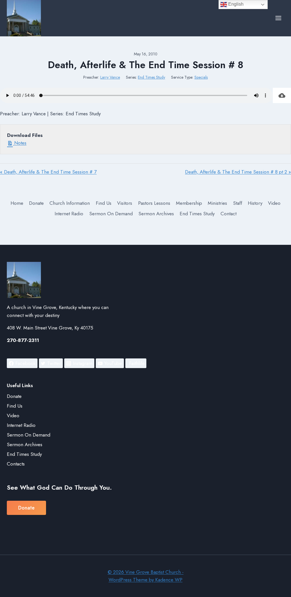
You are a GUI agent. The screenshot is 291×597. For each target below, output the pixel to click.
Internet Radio (69, 213)
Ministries (217, 203)
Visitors (124, 203)
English (235, 4)
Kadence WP (168, 579)
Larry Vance (110, 77)
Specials (201, 77)
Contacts (16, 463)
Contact (228, 213)
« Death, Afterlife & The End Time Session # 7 (48, 171)
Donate (36, 203)
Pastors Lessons (154, 203)
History (255, 203)
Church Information (69, 203)
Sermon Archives (156, 213)
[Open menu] (278, 18)
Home (17, 203)
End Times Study (151, 77)
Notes (19, 142)
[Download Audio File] (282, 95)
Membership (189, 203)
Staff (237, 203)
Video (274, 203)
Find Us (103, 203)
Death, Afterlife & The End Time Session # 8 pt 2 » (238, 171)
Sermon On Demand (111, 213)
